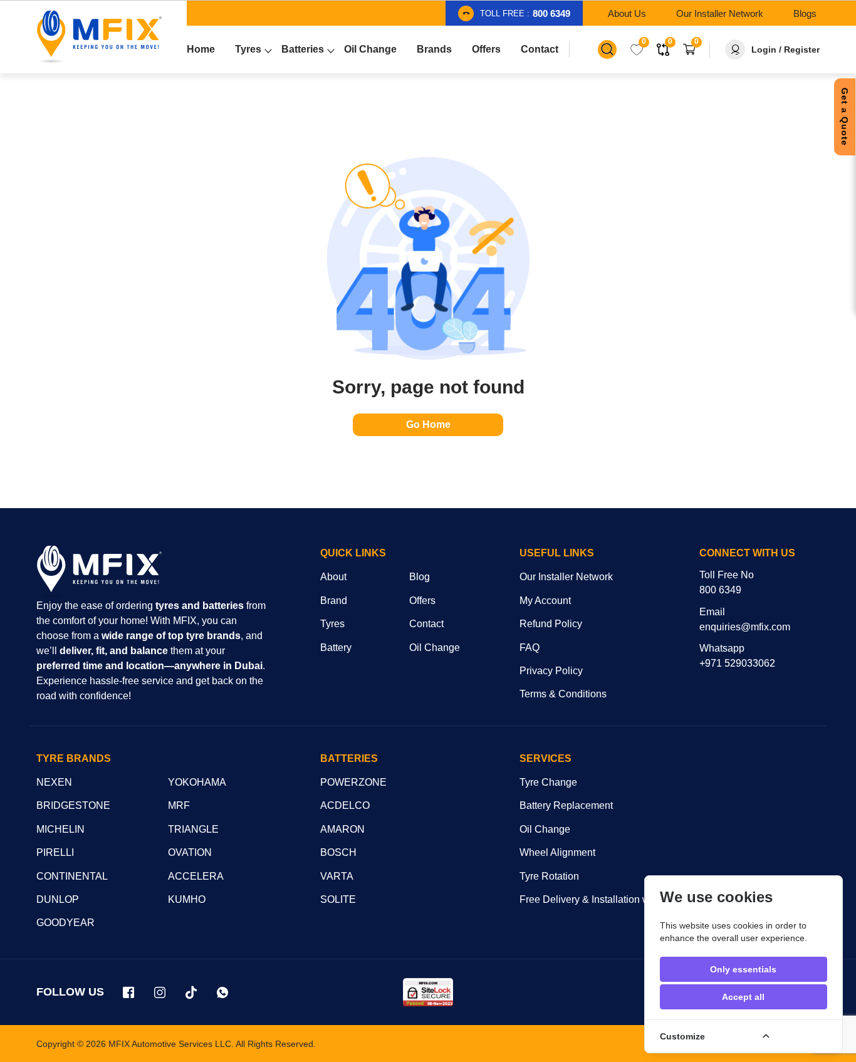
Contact (426, 623)
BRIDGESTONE (73, 805)
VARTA (336, 876)
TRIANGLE (193, 829)
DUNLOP (57, 899)
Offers (422, 600)
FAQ (529, 647)
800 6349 (720, 590)
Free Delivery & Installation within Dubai (608, 899)
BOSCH (338, 852)
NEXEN (54, 782)
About (333, 576)
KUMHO (187, 899)
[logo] (99, 572)
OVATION (190, 852)
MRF (179, 805)
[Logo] (99, 37)
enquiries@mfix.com (744, 627)
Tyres (332, 623)
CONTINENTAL (72, 876)
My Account (545, 600)
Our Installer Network (566, 576)
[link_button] (607, 49)
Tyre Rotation (549, 876)
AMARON (342, 829)
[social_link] (129, 992)
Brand (333, 600)
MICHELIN (60, 829)
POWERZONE (353, 782)
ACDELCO (345, 805)
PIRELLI (55, 852)
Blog (419, 576)
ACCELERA (196, 876)
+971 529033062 (737, 663)
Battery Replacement (566, 805)
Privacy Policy (551, 670)
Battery (336, 647)
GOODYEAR (65, 922)
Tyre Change (548, 782)
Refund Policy (550, 623)
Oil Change (434, 647)
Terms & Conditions (563, 694)
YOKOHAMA (197, 782)
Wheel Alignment (557, 852)
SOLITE (338, 899)
